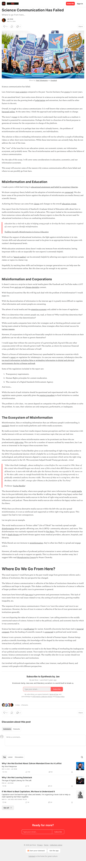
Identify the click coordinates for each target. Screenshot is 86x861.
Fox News (50, 531)
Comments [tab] (7, 729)
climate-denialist (32, 287)
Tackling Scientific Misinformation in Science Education (26, 231)
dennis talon (22, 799)
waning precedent (47, 395)
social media (76, 491)
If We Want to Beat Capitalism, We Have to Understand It (28, 791)
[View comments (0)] (12, 26)
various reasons (8, 329)
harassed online (8, 111)
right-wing (18, 442)
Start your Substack (37, 851)
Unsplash (54, 80)
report (13, 357)
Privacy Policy (59, 697)
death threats (13, 534)
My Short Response (9, 766)
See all (6, 808)
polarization (40, 100)
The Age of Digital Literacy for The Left (16, 780)
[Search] (82, 757)
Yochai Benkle (19, 485)
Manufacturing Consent (26, 557)
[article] (43, 767)
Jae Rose (10, 19)
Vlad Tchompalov (42, 80)
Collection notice (56, 845)
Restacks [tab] (16, 729)
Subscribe (70, 4)
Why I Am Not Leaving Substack (17, 777)
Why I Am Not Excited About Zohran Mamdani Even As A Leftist (32, 763)
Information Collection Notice (42, 697)
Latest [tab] (10, 757)
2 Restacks (24, 705)
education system (69, 203)
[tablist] (11, 729)
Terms (46, 845)
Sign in (80, 3)
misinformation (36, 543)
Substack (32, 856)
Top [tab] (4, 757)
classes (36, 203)
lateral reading (20, 257)
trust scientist (21, 91)
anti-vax (18, 287)
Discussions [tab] (19, 757)
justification (29, 629)
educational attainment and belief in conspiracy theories (54, 187)
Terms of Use (53, 694)
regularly (5, 425)
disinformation (8, 528)
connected (69, 192)
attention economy (39, 309)
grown (67, 91)
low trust (29, 594)
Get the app (54, 851)
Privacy (40, 845)
